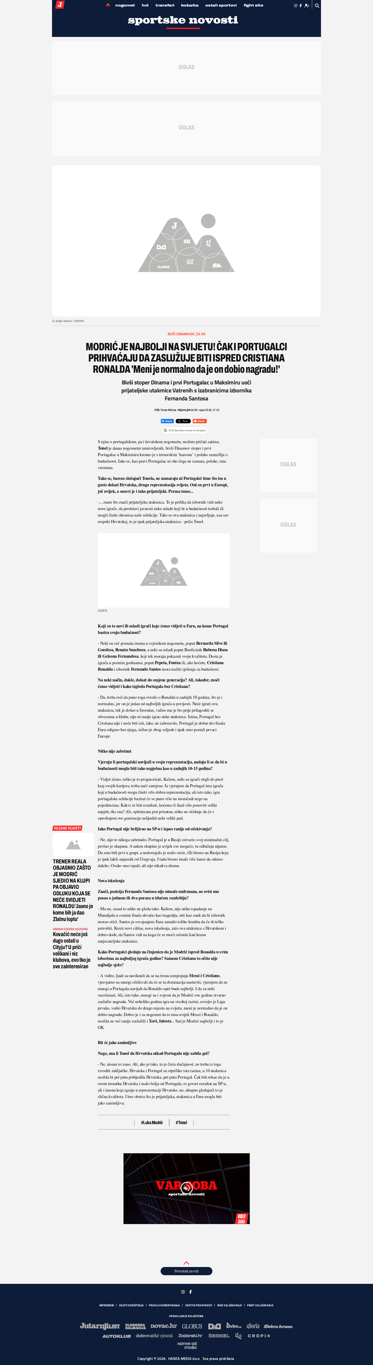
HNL (145, 5)
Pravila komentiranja (164, 1305)
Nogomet (125, 5)
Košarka (189, 5)
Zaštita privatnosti (198, 1305)
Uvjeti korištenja (131, 1305)
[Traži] (317, 6)
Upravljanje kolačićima (186, 1316)
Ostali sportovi (221, 5)
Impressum (106, 1305)
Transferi (164, 5)
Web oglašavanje (229, 1305)
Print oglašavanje (260, 1305)
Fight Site (253, 5)
